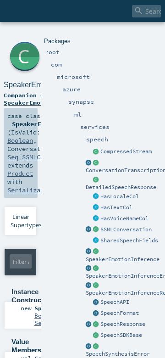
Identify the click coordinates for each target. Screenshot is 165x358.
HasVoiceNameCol (124, 218)
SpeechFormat (119, 313)
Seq (12, 157)
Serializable (29, 190)
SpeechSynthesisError (118, 354)
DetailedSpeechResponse (121, 187)
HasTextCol (116, 207)
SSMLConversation (126, 229)
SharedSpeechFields (129, 240)
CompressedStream (126, 151)
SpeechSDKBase (121, 335)
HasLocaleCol (119, 196)
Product (20, 173)
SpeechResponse (122, 324)
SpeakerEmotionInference (123, 259)
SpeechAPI (114, 302)
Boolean (20, 140)
